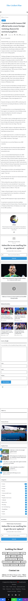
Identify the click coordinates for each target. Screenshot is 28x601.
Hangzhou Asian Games (6, 497)
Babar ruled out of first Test (8, 439)
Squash (3, 511)
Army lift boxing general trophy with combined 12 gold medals (20, 317)
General (3, 486)
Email (2, 369)
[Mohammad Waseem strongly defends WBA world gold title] (21, 326)
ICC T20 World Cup (6, 507)
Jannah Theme (3, 598)
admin (4, 34)
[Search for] (27, 12)
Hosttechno (14, 584)
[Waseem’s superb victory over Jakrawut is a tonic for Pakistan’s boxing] (7, 326)
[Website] (14, 232)
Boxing (7, 17)
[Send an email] (6, 34)
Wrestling (4, 504)
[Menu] (0, 12)
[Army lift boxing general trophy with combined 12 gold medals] (21, 311)
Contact (3, 513)
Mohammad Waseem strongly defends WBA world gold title (19, 332)
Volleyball (4, 500)
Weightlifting (4, 509)
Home (3, 17)
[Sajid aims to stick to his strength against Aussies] (5, 451)
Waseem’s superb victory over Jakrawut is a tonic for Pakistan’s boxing (7, 332)
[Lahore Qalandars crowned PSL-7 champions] (5, 468)
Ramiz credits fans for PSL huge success (11, 472)
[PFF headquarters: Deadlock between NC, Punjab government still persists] (5, 457)
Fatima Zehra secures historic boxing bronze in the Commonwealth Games (7, 317)
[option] (14, 433)
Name (2, 363)
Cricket (3, 484)
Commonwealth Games (6, 493)
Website (2, 375)
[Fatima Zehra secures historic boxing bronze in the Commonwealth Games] (7, 311)
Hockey (3, 491)
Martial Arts (4, 502)
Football (3, 488)
